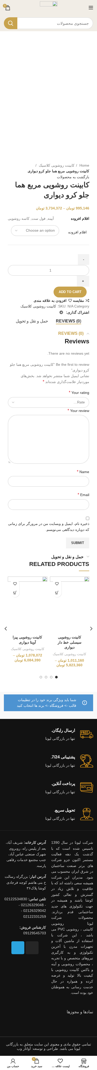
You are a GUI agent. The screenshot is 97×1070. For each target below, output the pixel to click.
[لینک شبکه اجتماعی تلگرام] (61, 312)
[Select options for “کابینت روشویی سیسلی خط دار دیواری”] (57, 592)
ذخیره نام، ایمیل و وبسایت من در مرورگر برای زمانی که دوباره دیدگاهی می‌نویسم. (48, 526)
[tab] (68, 321)
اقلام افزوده (77, 232)
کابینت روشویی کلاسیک (56, 165)
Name (83, 471)
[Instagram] (32, 947)
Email (83, 494)
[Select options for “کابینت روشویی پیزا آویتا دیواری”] (14, 592)
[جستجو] (10, 23)
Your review (78, 410)
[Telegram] (17, 947)
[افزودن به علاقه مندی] (57, 583)
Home (83, 165)
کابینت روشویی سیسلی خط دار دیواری (69, 642)
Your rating (79, 392)
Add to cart (70, 292)
